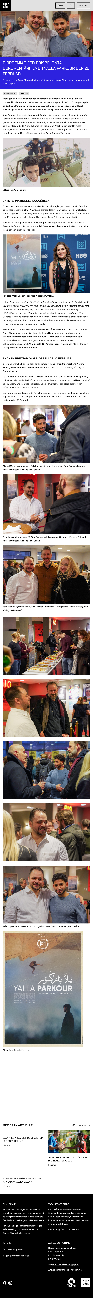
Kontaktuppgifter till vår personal (63, 1229)
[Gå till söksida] (71, 5)
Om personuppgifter (13, 1249)
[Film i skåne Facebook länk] (4, 1284)
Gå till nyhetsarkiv (81, 1125)
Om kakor (7, 1243)
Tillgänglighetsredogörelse (16, 1256)
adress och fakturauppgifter (65, 1264)
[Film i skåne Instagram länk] (10, 1284)
